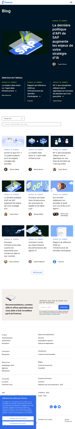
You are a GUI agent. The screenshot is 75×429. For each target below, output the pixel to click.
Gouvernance (6, 340)
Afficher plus (37, 272)
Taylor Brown (62, 64)
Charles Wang (14, 169)
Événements (6, 371)
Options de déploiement (46, 343)
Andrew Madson (39, 261)
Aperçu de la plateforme (46, 334)
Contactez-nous (7, 384)
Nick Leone (64, 213)
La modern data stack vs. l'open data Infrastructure (11, 88)
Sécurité (41, 338)
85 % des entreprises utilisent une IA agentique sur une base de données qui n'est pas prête (63, 90)
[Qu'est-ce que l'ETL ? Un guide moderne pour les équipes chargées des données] (13, 154)
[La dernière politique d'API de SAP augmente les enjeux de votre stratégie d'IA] (13, 199)
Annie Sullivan (14, 261)
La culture (5, 382)
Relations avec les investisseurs (48, 384)
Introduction (42, 351)
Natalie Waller (38, 214)
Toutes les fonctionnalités (46, 354)
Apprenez (5, 368)
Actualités (41, 368)
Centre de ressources (45, 365)
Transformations (7, 338)
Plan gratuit (5, 354)
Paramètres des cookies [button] (45, 419)
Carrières (41, 382)
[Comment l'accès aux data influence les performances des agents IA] (37, 245)
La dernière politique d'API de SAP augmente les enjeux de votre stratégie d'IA (62, 41)
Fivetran (30, 101)
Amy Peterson (6, 95)
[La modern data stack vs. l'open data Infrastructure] (37, 154)
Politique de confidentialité (52, 314)
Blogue (40, 362)
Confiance (41, 392)
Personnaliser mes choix (18, 423)
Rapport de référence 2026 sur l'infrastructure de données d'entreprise (36, 90)
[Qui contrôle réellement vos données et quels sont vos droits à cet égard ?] (62, 199)
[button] (71, 2)
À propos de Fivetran (44, 378)
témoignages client (8, 365)
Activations (5, 343)
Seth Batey (64, 215)
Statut (40, 396)
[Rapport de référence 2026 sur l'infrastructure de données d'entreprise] (62, 245)
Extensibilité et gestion (45, 340)
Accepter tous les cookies (18, 418)
